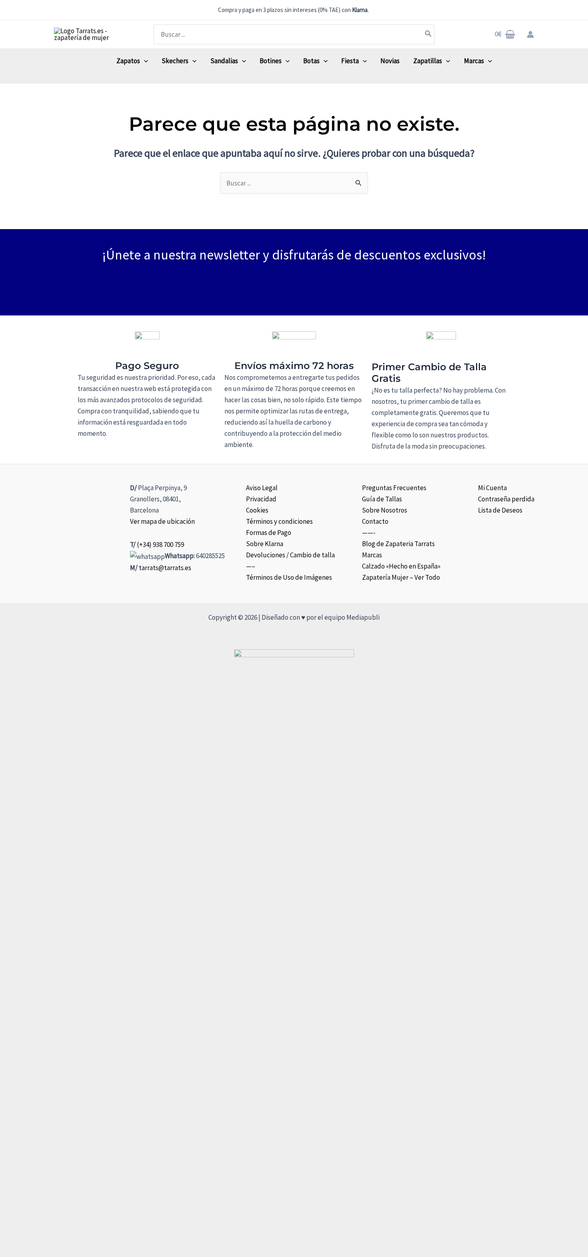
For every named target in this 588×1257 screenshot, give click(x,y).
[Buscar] (428, 34)
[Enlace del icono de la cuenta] (530, 34)
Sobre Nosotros (384, 510)
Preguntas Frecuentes (394, 487)
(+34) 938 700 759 (160, 544)
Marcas (372, 555)
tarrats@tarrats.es (165, 567)
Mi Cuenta (492, 487)
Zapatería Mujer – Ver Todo (401, 577)
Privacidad (261, 499)
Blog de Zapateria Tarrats (398, 543)
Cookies (257, 510)
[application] (144, 61)
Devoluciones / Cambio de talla (290, 555)
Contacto (375, 521)
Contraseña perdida (506, 499)
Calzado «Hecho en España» (401, 566)
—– (250, 566)
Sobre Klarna (264, 543)
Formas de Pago (268, 532)
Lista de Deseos (500, 510)
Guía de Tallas (382, 499)
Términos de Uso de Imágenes (289, 577)
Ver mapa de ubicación (162, 521)
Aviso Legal (262, 487)
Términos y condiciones (279, 521)
